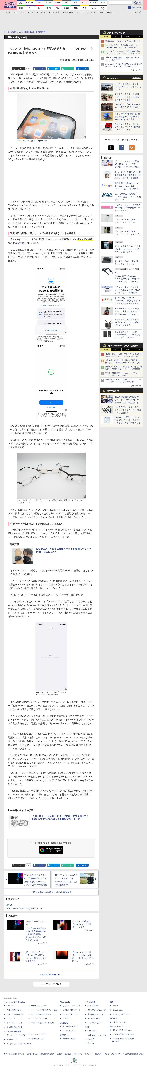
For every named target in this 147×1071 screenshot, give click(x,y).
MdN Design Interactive (97, 1035)
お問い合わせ (32, 1054)
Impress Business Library (41, 1014)
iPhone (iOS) (68, 12)
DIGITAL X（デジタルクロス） (43, 1023)
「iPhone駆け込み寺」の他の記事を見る (51, 892)
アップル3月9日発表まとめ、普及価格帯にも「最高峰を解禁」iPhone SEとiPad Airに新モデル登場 (36, 934)
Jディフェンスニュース (97, 1010)
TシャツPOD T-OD (70, 1014)
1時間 (105, 37)
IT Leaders (11, 1019)
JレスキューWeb (94, 1019)
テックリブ (89, 1039)
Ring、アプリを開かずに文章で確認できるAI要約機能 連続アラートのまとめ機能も (128, 175)
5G (89, 12)
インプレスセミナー (39, 1019)
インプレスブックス (39, 1034)
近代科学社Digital (69, 1039)
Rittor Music (65, 1002)
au (15, 12)
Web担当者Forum (14, 1010)
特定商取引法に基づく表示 (133, 1054)
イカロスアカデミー (95, 1023)
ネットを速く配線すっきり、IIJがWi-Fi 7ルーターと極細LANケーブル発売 (128, 322)
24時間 (116, 37)
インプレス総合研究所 (15, 1014)
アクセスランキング (116, 33)
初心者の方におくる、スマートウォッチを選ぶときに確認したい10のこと (128, 410)
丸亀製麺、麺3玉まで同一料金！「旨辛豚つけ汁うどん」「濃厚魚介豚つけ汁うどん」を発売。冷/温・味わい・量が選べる (123, 362)
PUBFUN (113, 1019)
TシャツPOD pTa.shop (122, 1030)
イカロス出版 (90, 1002)
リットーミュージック (71, 1006)
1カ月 (138, 37)
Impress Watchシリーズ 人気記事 (122, 345)
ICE (111, 1002)
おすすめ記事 (113, 391)
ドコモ (7, 12)
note (69, 69)
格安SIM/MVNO (106, 12)
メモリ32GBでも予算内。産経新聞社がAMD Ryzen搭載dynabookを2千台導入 (127, 117)
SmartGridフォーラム (39, 1006)
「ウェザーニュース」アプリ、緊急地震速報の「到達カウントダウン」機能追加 (128, 290)
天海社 (115, 1006)
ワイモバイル (40, 12)
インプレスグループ (112, 1054)
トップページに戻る (51, 984)
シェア (41, 69)
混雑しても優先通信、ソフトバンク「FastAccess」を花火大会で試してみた (128, 249)
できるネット (12, 1039)
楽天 (57, 12)
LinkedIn (84, 69)
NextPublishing (37, 1039)
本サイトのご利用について (14, 1054)
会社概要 (97, 1054)
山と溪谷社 (64, 1023)
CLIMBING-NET (69, 1031)
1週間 (127, 37)
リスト (28, 69)
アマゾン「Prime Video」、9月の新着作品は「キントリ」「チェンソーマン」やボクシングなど (123, 53)
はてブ (55, 69)
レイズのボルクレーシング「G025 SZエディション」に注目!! (128, 87)
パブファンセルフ (120, 1022)
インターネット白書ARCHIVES (19, 1044)
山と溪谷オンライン (70, 1026)
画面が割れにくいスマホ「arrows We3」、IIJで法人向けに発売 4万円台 (127, 335)
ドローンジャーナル (14, 1023)
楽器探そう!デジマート (71, 1010)
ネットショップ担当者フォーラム (44, 1010)
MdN (87, 1027)
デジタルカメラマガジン (16, 1035)
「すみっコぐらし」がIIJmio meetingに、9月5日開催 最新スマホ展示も (127, 208)
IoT (95, 12)
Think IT (10, 1006)
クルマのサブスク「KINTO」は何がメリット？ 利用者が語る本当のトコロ (128, 97)
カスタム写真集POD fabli (123, 1034)
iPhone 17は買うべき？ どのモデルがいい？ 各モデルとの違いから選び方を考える (128, 420)
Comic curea (118, 1010)
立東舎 (65, 1019)
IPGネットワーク (116, 1026)
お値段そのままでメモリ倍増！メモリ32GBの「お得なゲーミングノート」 (127, 127)
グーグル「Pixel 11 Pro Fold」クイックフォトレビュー (128, 234)
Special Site (112, 78)
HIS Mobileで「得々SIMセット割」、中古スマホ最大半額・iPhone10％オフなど (127, 311)
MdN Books (92, 1031)
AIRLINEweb (93, 1006)
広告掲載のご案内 (47, 1054)
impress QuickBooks (121, 1014)
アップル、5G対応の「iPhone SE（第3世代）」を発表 (81, 924)
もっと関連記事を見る (50, 974)
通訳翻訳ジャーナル (95, 1014)
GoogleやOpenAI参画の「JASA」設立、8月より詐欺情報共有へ (128, 197)
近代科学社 (64, 1035)
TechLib (91, 1043)
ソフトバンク (26, 12)
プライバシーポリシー (82, 1054)
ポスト (20, 69)
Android (80, 12)
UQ (50, 12)
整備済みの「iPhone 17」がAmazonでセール (122, 41)
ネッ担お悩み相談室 (14, 1027)
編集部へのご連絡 (64, 1054)
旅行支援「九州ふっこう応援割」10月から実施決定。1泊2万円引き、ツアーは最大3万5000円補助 (123, 369)
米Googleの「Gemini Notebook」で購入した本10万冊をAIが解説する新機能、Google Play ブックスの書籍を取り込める (128, 303)
